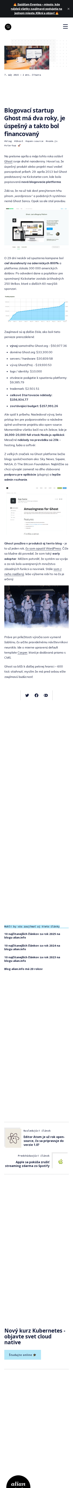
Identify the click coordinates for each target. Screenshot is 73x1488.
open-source (35, 141)
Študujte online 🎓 (22, 1355)
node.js (52, 141)
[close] (69, 9)
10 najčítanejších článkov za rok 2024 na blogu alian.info (32, 947)
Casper (22, 652)
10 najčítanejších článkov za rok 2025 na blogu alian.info (32, 935)
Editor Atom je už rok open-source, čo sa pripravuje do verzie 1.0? (44, 1141)
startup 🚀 (13, 145)
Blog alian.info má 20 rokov (23, 969)
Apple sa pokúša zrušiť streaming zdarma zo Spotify (27, 1164)
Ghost (19, 141)
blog (9, 141)
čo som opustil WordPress (43, 548)
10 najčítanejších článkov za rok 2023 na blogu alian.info (32, 959)
